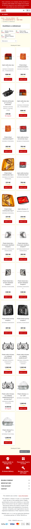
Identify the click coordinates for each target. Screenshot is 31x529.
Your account (6, 486)
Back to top (24, 451)
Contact (4, 489)
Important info (6, 483)
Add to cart (8, 79)
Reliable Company (7, 480)
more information (23, 495)
